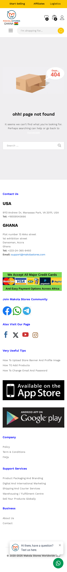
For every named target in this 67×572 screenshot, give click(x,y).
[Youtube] (25, 335)
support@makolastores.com (28, 254)
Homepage (33, 132)
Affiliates (39, 3)
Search (61, 31)
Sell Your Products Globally (19, 498)
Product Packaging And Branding (23, 478)
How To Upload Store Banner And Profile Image (31, 360)
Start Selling (17, 3)
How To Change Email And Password (25, 370)
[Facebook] (6, 335)
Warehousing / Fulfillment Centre (23, 493)
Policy (6, 446)
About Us (8, 518)
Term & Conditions (14, 451)
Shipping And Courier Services (21, 488)
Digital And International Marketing (24, 483)
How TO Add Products (16, 365)
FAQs (6, 457)
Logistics (55, 3)
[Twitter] (16, 335)
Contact (8, 523)
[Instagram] (35, 335)
